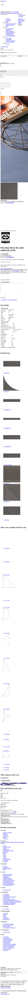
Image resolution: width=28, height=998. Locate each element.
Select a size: (3, 804)
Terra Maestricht (10, 202)
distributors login (4, 46)
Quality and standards (10, 40)
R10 (1, 71)
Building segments (10, 25)
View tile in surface (5, 282)
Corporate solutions (10, 42)
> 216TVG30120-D (7, 464)
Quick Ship (8, 20)
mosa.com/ (13, 812)
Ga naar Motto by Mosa (6, 987)
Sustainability (9, 39)
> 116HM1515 (6, 501)
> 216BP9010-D (6, 428)
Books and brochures (10, 32)
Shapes (7, 21)
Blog (7, 26)
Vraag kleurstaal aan (5, 994)
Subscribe (3, 973)
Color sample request (10, 35)
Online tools (8, 29)
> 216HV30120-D (7, 446)
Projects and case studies (11, 23)
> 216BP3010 (6, 373)
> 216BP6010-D (6, 409)
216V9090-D (16, 271)
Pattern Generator (10, 31)
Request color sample (5, 11)
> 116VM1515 (6, 483)
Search (20, 56)
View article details (4, 819)
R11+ (5, 71)
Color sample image (12, 299)
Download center (9, 28)
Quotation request (10, 34)
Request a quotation (8, 268)
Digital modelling (9, 33)
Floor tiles (21, 16)
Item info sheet (4, 299)
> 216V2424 (6, 391)
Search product (22, 15)
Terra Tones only (5, 802)
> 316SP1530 (6, 520)
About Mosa (8, 38)
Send (15, 811)
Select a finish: (4, 806)
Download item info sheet (6, 823)
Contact (7, 44)
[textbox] (7, 50)
